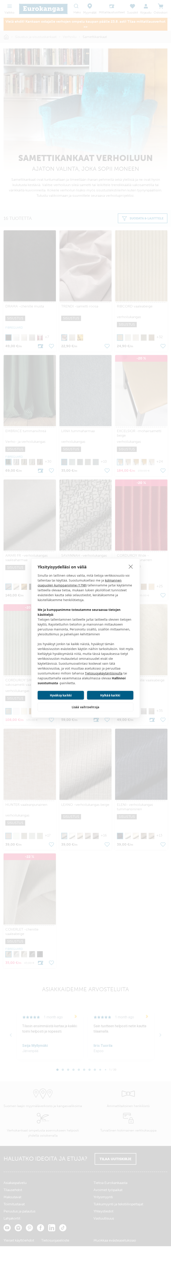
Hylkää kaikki (110, 695)
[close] (130, 566)
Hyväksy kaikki (61, 695)
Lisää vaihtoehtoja (86, 707)
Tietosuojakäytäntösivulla (103, 673)
